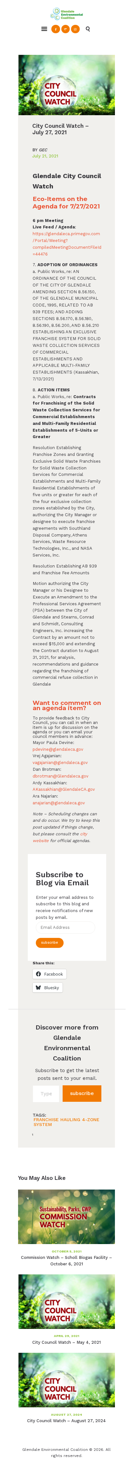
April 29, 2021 (66, 1336)
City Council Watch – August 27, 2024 (66, 1420)
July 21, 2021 (45, 156)
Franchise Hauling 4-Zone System (66, 1122)
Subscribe (49, 942)
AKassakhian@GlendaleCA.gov (64, 789)
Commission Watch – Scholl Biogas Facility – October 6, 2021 (66, 1260)
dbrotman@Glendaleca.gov (60, 776)
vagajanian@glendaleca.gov (60, 762)
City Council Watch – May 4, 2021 (66, 1342)
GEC (39, 150)
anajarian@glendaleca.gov (59, 802)
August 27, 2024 (66, 1414)
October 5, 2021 (66, 1251)
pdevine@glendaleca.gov (58, 749)
